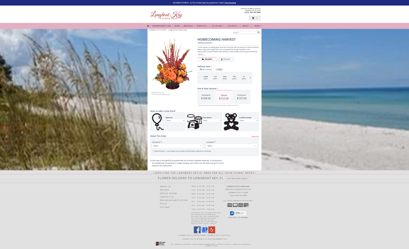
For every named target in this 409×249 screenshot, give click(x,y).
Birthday (188, 26)
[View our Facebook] (197, 233)
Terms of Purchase (241, 244)
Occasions (217, 26)
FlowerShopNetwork (206, 244)
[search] (258, 32)
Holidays (232, 26)
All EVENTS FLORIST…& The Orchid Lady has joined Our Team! (204, 3)
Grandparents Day (161, 26)
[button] (254, 18)
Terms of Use (211, 246)
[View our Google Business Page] (204, 233)
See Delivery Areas (237, 178)
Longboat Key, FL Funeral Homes (192, 235)
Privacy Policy (224, 244)
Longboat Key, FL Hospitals (218, 235)
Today (219, 69)
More (257, 26)
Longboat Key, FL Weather (193, 239)
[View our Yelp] (211, 233)
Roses (177, 26)
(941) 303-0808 (255, 12)
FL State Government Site (216, 239)
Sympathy (201, 26)
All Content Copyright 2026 (183, 244)
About (246, 26)
